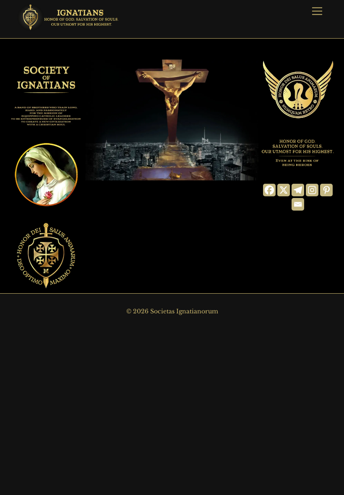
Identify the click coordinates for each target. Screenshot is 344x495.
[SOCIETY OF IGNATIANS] (69, 27)
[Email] (298, 204)
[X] (283, 190)
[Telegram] (298, 190)
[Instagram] (312, 190)
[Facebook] (269, 190)
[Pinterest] (326, 190)
